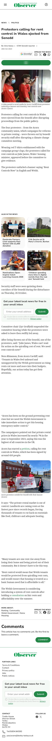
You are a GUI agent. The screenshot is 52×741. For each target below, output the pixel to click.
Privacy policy (8, 670)
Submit (41, 311)
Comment (43, 640)
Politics (15, 23)
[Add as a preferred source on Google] (26, 54)
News (4, 23)
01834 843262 (16, 731)
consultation (17, 595)
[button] (5, 4)
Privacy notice (35, 319)
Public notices (8, 676)
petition (26, 448)
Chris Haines (8, 46)
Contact (5, 668)
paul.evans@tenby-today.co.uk (20, 736)
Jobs (4, 673)
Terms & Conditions (11, 665)
